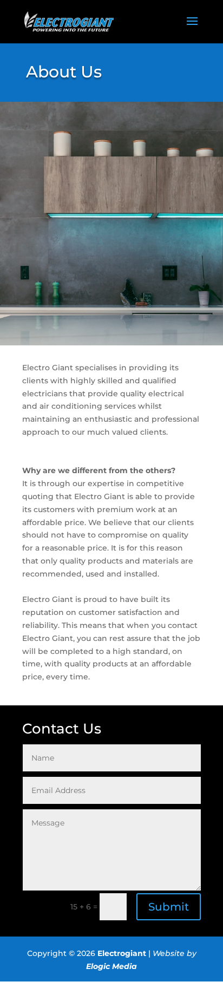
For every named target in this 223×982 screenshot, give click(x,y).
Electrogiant (121, 953)
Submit (168, 906)
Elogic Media (111, 966)
